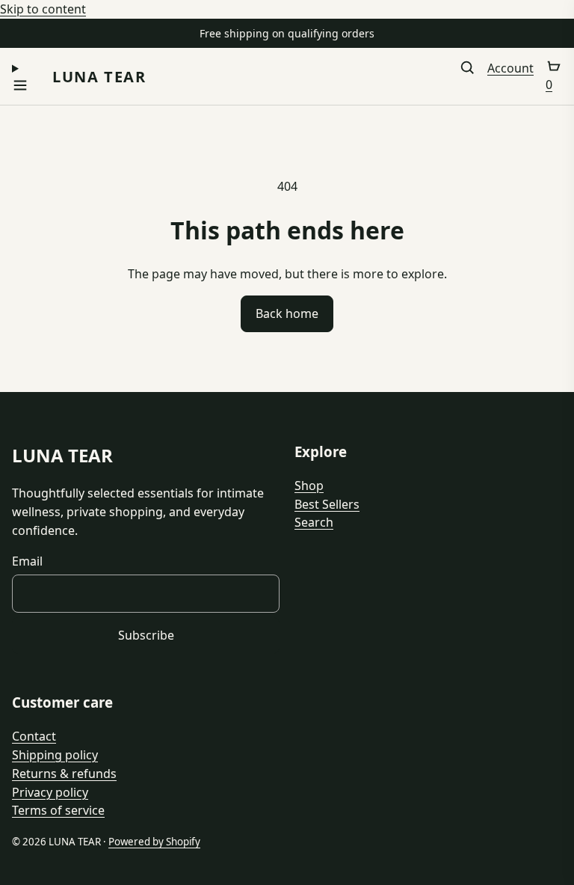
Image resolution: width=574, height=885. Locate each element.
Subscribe (146, 635)
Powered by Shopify (154, 841)
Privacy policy (50, 792)
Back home (287, 313)
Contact (34, 736)
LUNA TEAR (99, 77)
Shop (309, 485)
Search (313, 522)
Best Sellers (326, 504)
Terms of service (58, 810)
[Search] (467, 76)
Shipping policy (55, 755)
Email (27, 561)
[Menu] (20, 76)
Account (510, 68)
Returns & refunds (64, 773)
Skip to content (43, 9)
